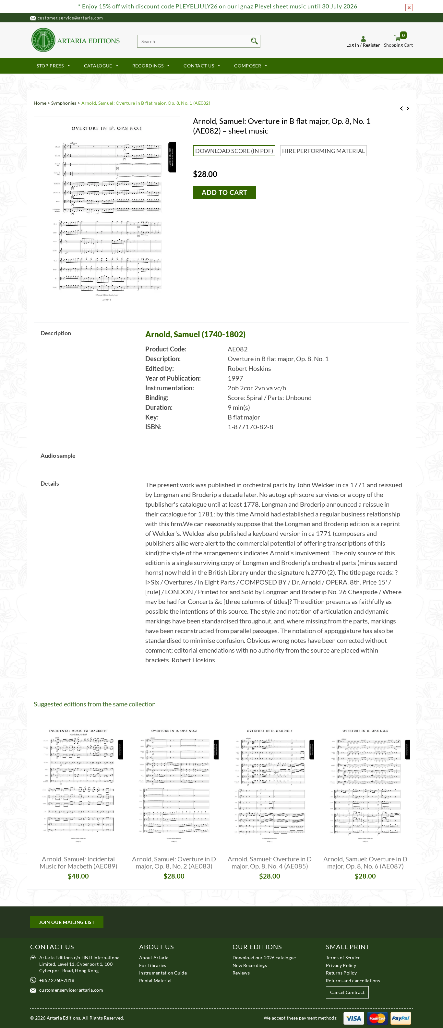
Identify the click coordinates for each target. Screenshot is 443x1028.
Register (371, 45)
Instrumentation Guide (163, 972)
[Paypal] (400, 1017)
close (409, 7)
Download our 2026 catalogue (264, 957)
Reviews (241, 972)
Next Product (408, 108)
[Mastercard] (377, 1017)
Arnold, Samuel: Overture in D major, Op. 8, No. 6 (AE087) (365, 862)
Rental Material (155, 980)
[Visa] (353, 1017)
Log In (352, 45)
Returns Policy (341, 972)
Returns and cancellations (353, 980)
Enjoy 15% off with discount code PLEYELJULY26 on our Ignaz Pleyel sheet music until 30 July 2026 (219, 6)
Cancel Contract (347, 992)
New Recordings (250, 965)
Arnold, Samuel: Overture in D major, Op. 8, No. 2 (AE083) (174, 862)
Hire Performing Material (323, 150)
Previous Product (401, 108)
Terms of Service (343, 957)
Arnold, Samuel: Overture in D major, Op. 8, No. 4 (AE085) (270, 862)
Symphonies (64, 103)
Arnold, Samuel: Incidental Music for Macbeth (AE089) (78, 862)
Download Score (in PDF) (234, 150)
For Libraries (152, 965)
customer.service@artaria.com (70, 17)
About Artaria (154, 957)
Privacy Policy (341, 965)
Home (40, 103)
